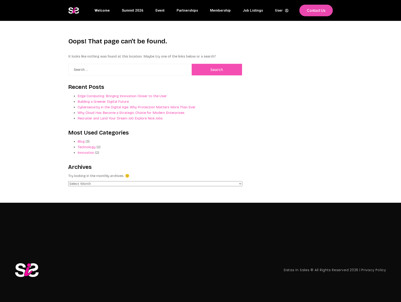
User (279, 10)
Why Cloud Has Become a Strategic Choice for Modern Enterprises (131, 113)
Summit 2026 (132, 10)
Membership (220, 10)
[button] (316, 10)
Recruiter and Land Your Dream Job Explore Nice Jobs (120, 118)
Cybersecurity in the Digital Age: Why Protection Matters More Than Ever (137, 107)
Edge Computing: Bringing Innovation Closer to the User (122, 96)
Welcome (102, 10)
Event (160, 10)
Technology (87, 147)
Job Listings (253, 10)
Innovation (86, 153)
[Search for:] (130, 69)
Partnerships (187, 10)
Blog (81, 141)
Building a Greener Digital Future (103, 102)
